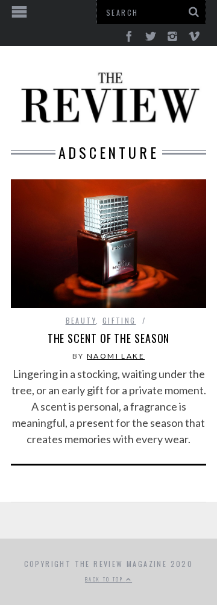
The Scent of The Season (109, 338)
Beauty (81, 320)
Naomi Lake (116, 355)
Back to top (105, 579)
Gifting (119, 320)
